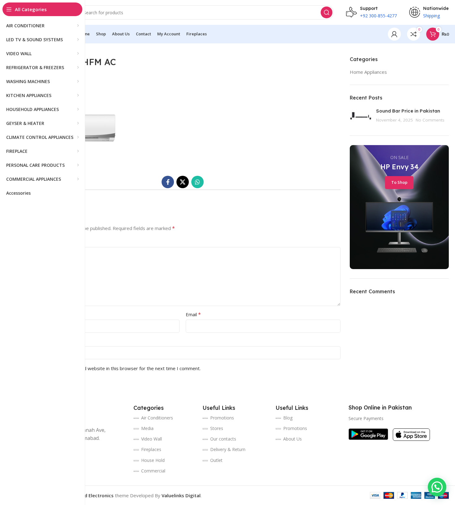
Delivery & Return (227, 449)
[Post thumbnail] (360, 117)
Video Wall (151, 439)
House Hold (153, 460)
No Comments (430, 120)
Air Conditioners (157, 418)
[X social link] (182, 182)
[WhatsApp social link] (197, 182)
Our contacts (223, 439)
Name (33, 314)
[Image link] (368, 434)
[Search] (326, 12)
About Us (292, 439)
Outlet (216, 460)
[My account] (394, 34)
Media (147, 428)
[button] (437, 487)
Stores (216, 428)
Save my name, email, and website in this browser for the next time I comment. (116, 368)
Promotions (295, 428)
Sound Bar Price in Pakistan (408, 111)
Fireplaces (151, 449)
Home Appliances (368, 72)
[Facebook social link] (168, 182)
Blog (287, 418)
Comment (37, 241)
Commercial (153, 471)
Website (34, 341)
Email (193, 314)
